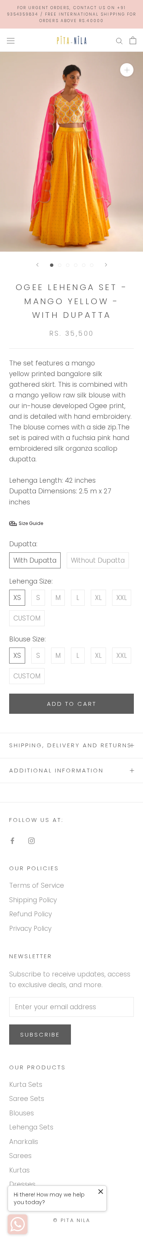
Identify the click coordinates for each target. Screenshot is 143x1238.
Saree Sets (26, 1098)
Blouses (21, 1113)
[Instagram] (31, 840)
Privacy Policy (30, 928)
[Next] (106, 264)
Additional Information (56, 770)
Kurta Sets (25, 1084)
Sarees (20, 1155)
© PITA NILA (71, 1220)
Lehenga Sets (31, 1127)
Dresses (22, 1184)
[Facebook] (12, 840)
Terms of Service (36, 885)
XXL (121, 597)
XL (98, 597)
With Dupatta (34, 560)
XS (17, 597)
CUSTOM (26, 618)
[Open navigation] (10, 40)
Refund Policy (30, 914)
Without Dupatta (98, 560)
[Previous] (37, 264)
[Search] (119, 40)
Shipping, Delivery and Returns (70, 745)
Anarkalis (23, 1141)
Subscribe (40, 1035)
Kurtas (19, 1170)
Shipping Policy (33, 900)
